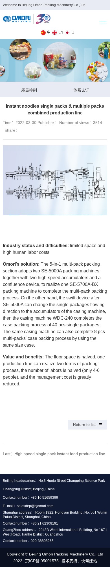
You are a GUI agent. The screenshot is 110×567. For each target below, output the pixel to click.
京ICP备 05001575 (42, 561)
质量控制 (29, 90)
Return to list (84, 424)
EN (60, 32)
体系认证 (81, 90)
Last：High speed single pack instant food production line (54, 453)
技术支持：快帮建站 (79, 561)
